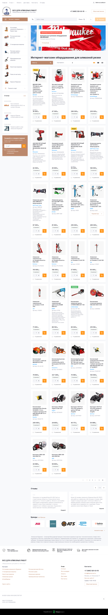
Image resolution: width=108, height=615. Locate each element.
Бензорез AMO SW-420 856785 (58, 455)
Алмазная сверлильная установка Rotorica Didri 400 (58, 259)
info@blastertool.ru (90, 573)
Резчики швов (33, 571)
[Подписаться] (24, 146)
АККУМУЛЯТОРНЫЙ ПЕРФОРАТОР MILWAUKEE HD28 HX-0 (77, 146)
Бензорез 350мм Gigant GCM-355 (57, 407)
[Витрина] (94, 63)
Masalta (92, 369)
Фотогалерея (65, 571)
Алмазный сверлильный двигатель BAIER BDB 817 (57, 304)
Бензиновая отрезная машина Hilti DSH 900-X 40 (96, 303)
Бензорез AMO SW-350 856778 (39, 455)
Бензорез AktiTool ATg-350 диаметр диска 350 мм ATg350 (77, 409)
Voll (72, 262)
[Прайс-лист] (102, 63)
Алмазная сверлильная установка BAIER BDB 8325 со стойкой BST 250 (95, 203)
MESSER (35, 95)
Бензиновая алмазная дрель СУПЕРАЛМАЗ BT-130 (78, 303)
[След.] (99, 480)
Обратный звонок (98, 11)
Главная (4, 2)
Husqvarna (54, 367)
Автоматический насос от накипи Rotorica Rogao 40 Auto (57, 87)
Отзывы (42, 2)
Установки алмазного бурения (11, 569)
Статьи (63, 569)
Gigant (53, 410)
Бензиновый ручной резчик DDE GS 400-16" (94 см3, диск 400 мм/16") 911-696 (77, 361)
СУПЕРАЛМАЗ (74, 307)
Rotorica (54, 91)
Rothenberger (74, 95)
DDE (72, 366)
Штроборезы (6, 579)
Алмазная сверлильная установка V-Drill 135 (77, 258)
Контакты (35, 2)
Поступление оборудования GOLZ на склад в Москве (18, 105)
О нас (11, 2)
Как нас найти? (89, 578)
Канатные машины (8, 574)
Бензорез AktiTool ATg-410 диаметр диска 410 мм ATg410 (96, 409)
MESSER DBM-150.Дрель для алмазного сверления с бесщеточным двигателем (37, 88)
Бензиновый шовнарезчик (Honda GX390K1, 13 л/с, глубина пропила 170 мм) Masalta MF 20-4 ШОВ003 (39, 411)
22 (103, 480)
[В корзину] (44, 117)
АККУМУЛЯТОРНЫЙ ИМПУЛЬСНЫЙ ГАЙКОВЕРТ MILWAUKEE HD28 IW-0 (39, 147)
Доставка (26, 2)
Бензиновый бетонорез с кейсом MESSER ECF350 (39, 360)
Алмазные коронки (34, 574)
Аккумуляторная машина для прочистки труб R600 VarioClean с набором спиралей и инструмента (77, 88)
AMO (34, 458)
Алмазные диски (7, 576)
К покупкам (45, 43)
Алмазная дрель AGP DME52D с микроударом (38, 201)
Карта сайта (6, 584)
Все (25, 95)
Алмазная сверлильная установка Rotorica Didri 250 (39, 259)
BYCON (53, 212)
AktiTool (73, 414)
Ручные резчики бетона (36, 569)
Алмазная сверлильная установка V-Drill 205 (38, 304)
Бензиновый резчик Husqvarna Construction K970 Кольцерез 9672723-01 (59, 362)
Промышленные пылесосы (37, 576)
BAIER (72, 208)
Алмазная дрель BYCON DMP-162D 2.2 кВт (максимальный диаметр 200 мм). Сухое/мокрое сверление (58, 205)
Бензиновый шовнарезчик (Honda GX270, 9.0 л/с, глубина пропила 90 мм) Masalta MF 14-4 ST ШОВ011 (97, 363)
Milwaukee (35, 152)
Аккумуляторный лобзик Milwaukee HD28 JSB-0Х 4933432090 (57, 146)
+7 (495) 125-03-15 (77, 11)
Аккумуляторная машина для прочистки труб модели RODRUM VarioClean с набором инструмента (95, 89)
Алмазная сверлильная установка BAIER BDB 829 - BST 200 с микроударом (77, 203)
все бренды (41, 517)
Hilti (91, 307)
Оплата (19, 2)
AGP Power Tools (94, 148)
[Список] (98, 63)
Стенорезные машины (9, 571)
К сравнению (38, 121)
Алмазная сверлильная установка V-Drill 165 (97, 258)
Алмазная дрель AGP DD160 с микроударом (95, 145)
